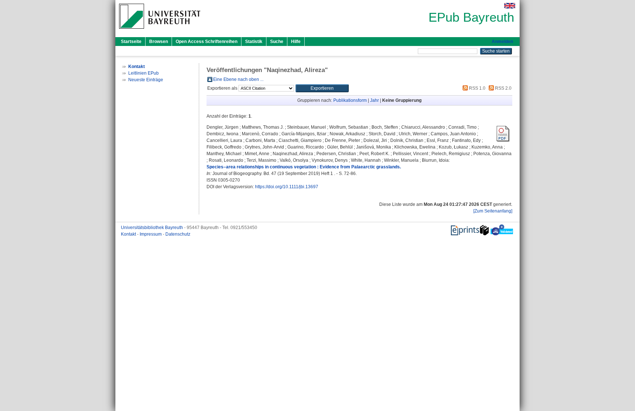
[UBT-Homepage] (159, 30)
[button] (322, 88)
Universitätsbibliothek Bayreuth (152, 227)
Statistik (253, 41)
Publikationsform (350, 100)
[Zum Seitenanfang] (492, 211)
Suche (276, 41)
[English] (509, 5)
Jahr (374, 100)
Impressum (151, 234)
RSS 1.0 (476, 88)
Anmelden (502, 41)
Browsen (158, 41)
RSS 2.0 (503, 88)
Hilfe (296, 41)
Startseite (131, 41)
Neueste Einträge (145, 79)
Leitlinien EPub (143, 73)
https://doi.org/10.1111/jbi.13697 (286, 186)
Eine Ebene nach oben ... (238, 79)
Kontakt (129, 234)
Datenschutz (177, 234)
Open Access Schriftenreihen (206, 41)
